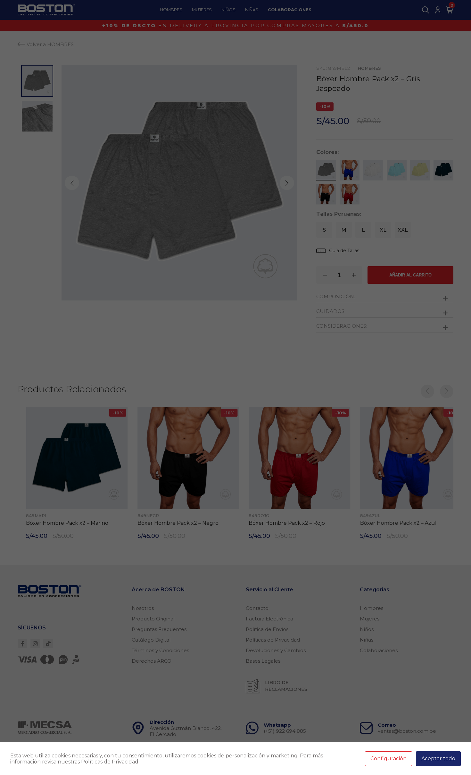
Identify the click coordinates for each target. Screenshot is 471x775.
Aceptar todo (438, 758)
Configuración (388, 758)
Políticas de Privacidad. (110, 762)
